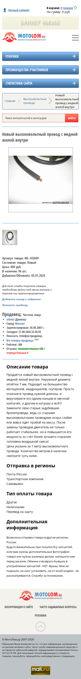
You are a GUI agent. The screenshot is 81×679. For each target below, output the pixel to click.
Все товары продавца (19, 340)
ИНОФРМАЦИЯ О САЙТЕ (19, 607)
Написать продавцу (15, 305)
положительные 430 (30, 349)
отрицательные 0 (17, 353)
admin (10, 319)
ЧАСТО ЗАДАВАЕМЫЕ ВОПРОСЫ (58, 607)
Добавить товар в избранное (21, 299)
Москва (20, 323)
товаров (67, 8)
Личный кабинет (19, 10)
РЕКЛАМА (40, 615)
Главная (10, 101)
